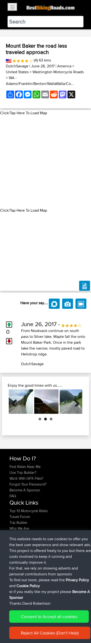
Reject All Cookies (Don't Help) (50, 633)
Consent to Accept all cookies (49, 616)
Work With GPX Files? (26, 478)
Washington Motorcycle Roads (58, 72)
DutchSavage (17, 66)
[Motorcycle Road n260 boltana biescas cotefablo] (21, 401)
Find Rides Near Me (25, 466)
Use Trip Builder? (22, 472)
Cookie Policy (28, 586)
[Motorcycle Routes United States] (8, 60)
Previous (16, 401)
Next (75, 401)
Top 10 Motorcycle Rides (28, 510)
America (64, 66)
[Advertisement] (45, 161)
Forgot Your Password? (28, 484)
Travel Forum (19, 516)
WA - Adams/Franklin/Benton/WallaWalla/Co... (40, 80)
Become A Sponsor (24, 490)
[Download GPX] (84, 286)
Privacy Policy (77, 580)
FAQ (12, 495)
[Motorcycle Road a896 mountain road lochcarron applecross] (46, 401)
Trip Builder (18, 522)
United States (17, 72)
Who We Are (19, 528)
